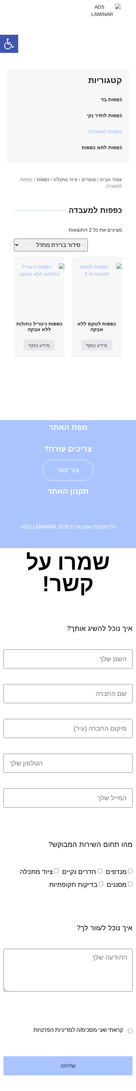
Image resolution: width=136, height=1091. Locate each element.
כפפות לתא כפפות (102, 147)
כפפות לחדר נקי (104, 115)
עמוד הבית (111, 179)
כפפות (43, 179)
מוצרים (89, 179)
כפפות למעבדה (105, 131)
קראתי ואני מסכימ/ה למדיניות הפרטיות (78, 1030)
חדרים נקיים (79, 871)
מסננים (117, 884)
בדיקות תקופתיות (73, 884)
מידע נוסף (96, 345)
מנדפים (116, 871)
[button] (34, 10)
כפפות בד (111, 99)
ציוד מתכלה (65, 179)
